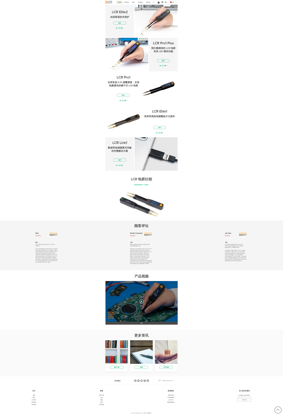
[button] (126, 2)
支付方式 (171, 399)
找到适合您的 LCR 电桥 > (141, 184)
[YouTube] (141, 381)
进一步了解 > (120, 28)
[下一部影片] (174, 301)
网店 (34, 397)
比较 (101, 397)
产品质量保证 (170, 397)
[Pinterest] (144, 381)
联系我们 (34, 402)
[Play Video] (142, 301)
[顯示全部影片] (141, 323)
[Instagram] (148, 381)
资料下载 (101, 395)
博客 (101, 402)
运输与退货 (171, 395)
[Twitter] (138, 381)
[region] (120, 28)
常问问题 (101, 404)
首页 (34, 395)
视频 (101, 399)
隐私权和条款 (170, 402)
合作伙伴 (34, 404)
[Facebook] (135, 381)
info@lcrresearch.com (167, 380)
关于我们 (34, 399)
